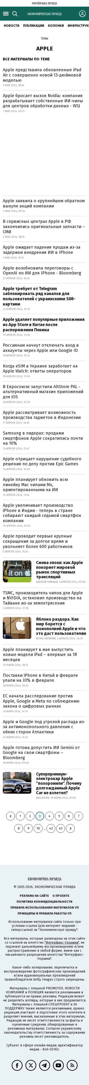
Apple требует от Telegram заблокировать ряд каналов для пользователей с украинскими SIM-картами (39, 296)
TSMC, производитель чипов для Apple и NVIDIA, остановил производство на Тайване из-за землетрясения (43, 598)
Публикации (33, 26)
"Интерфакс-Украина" (62, 943)
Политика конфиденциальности (44, 901)
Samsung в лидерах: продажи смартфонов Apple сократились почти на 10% (43, 438)
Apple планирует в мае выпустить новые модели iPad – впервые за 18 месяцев (40, 654)
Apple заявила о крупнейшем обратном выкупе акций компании (44, 203)
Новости (11, 26)
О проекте (60, 895)
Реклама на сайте (34, 895)
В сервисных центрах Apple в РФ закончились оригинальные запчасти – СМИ (44, 226)
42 (51, 828)
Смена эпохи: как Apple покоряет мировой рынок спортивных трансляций (59, 569)
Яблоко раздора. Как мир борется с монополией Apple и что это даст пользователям (61, 626)
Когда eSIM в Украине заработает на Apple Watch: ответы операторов (40, 368)
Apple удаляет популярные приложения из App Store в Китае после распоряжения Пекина (43, 324)
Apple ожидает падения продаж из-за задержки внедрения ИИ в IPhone (41, 250)
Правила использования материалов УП (44, 907)
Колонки (56, 26)
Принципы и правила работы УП (44, 913)
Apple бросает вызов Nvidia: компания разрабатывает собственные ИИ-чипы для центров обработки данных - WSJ (43, 100)
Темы (44, 38)
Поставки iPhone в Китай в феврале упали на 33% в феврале (40, 678)
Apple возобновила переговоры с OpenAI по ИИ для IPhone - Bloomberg (42, 270)
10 (38, 828)
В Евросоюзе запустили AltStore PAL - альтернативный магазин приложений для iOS (43, 391)
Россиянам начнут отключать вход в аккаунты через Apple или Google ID (41, 348)
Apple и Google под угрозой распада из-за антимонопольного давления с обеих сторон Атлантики (44, 727)
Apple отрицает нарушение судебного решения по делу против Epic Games (42, 461)
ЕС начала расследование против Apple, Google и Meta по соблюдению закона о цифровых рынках (41, 701)
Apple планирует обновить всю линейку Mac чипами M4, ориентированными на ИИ (35, 484)
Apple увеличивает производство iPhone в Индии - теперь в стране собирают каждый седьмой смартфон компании (42, 513)
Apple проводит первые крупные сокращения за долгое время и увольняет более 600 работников (38, 541)
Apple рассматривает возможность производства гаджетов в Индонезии (42, 415)
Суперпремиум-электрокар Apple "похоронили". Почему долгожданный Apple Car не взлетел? (58, 783)
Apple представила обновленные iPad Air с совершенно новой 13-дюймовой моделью (42, 75)
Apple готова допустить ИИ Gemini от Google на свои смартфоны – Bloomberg (41, 752)
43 (60, 828)
